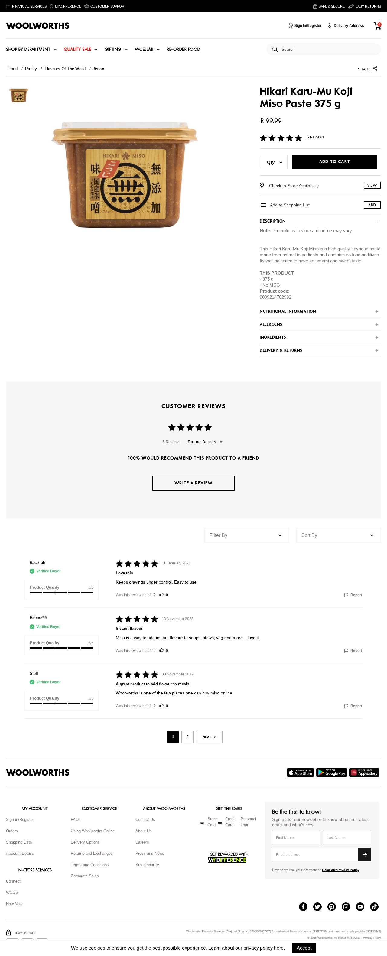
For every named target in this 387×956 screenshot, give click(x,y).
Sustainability (147, 865)
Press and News (149, 853)
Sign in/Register (20, 819)
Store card (212, 822)
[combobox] (328, 49)
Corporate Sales (85, 876)
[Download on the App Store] (301, 772)
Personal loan (248, 822)
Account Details (20, 853)
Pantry (31, 69)
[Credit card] (220, 823)
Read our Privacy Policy (340, 870)
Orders (12, 831)
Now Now (14, 904)
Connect (13, 881)
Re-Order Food (183, 49)
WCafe (12, 892)
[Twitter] (320, 907)
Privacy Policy (372, 938)
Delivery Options (85, 842)
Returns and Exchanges (92, 853)
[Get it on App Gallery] (365, 772)
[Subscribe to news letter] (364, 854)
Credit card (230, 822)
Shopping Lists (19, 842)
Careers (142, 842)
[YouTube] (363, 907)
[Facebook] (306, 907)
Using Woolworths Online (93, 831)
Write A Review (193, 483)
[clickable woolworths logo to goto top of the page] (38, 772)
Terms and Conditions (90, 865)
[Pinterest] (334, 907)
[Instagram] (349, 907)
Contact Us (145, 819)
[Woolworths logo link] (38, 25)
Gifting (113, 49)
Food (13, 69)
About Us (143, 831)
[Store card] (202, 823)
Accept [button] (304, 948)
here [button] (279, 948)
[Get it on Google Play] (332, 772)
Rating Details (202, 442)
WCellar (144, 49)
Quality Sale (77, 49)
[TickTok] (377, 907)
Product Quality (44, 587)
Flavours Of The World (65, 69)
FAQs (76, 819)
